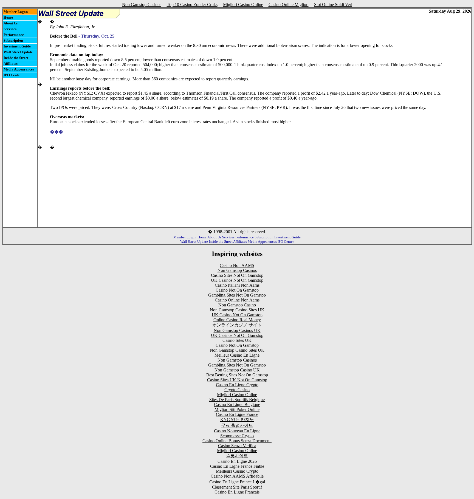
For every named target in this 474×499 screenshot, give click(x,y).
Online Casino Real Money (237, 319)
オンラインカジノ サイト (237, 325)
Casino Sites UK (237, 340)
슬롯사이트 (237, 455)
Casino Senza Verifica (237, 445)
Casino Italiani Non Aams (237, 285)
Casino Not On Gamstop (237, 290)
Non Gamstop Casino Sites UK (237, 310)
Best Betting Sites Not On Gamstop (237, 375)
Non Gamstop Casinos (141, 4)
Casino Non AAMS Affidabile (237, 476)
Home (8, 17)
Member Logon (16, 12)
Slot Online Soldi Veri (333, 4)
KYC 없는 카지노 (237, 419)
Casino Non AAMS (237, 265)
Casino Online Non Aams (237, 300)
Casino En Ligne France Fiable (237, 466)
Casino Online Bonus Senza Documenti (237, 440)
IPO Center (12, 75)
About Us (11, 23)
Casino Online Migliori (289, 4)
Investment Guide (17, 46)
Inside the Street (16, 58)
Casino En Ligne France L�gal (237, 482)
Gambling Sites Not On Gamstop (237, 295)
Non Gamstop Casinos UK (237, 330)
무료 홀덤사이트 (237, 425)
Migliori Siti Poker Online (237, 409)
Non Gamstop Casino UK (237, 370)
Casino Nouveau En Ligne (237, 430)
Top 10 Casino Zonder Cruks (192, 4)
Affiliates (11, 63)
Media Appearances (19, 69)
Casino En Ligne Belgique (237, 404)
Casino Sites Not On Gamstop (237, 275)
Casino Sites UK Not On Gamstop (237, 379)
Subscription (13, 40)
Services (10, 29)
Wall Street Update (18, 52)
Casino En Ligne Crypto (237, 384)
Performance (14, 35)
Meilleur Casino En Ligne (237, 355)
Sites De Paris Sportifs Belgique (237, 399)
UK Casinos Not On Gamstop (237, 280)
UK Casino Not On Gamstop (237, 314)
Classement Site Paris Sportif (237, 487)
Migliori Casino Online (243, 4)
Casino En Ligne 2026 (237, 461)
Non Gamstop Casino (237, 305)
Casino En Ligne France (237, 414)
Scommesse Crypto (237, 435)
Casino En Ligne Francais (237, 492)
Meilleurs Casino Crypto (237, 471)
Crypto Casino (237, 389)
